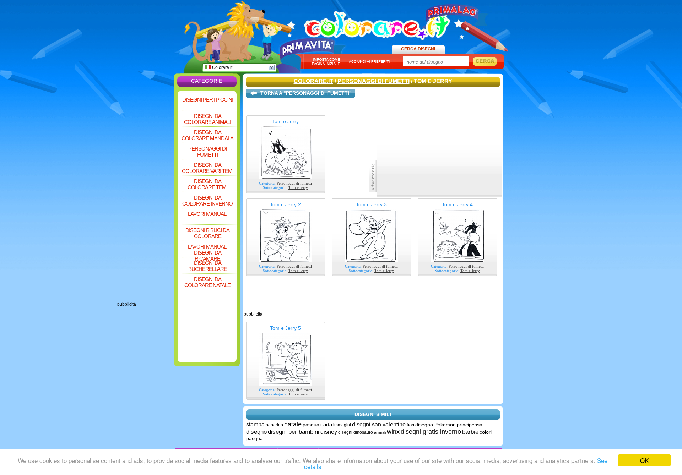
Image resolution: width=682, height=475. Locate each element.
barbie (470, 431)
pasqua (311, 424)
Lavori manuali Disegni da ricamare (207, 250)
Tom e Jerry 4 (457, 204)
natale (293, 424)
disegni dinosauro (355, 432)
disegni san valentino (379, 424)
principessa (469, 424)
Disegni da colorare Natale (207, 282)
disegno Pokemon (435, 424)
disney (328, 432)
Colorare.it (221, 67)
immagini (342, 424)
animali (380, 432)
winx (393, 431)
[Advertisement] (145, 195)
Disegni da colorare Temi (207, 184)
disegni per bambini (293, 431)
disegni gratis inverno (431, 431)
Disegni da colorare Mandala (207, 135)
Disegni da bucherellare (207, 266)
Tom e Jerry (285, 121)
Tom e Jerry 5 (285, 328)
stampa (255, 424)
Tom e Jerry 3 (371, 204)
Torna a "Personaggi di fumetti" (306, 93)
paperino (274, 424)
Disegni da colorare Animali (207, 119)
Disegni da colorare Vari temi (207, 168)
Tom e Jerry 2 (285, 204)
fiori (410, 424)
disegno (256, 431)
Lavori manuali (207, 214)
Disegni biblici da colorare (207, 233)
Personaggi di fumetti (207, 152)
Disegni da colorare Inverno (207, 201)
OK (644, 460)
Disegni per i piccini (207, 100)
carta (326, 424)
